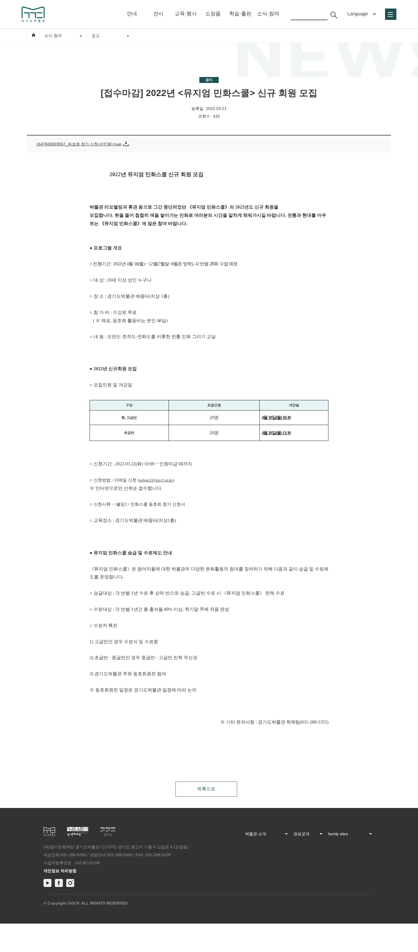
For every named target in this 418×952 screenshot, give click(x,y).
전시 (158, 13)
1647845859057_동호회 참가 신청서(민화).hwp (78, 144)
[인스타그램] (70, 883)
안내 (132, 13)
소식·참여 (268, 13)
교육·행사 (186, 13)
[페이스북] (59, 883)
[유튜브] (47, 883)
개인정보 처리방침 (60, 870)
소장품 (213, 13)
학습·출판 (240, 13)
